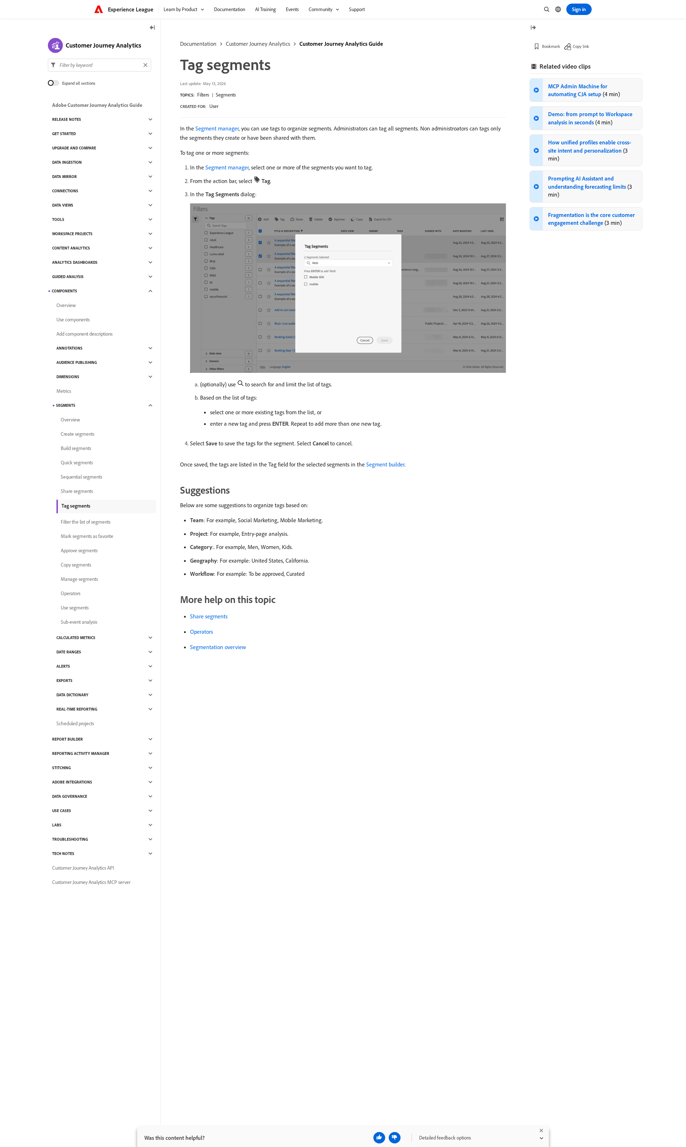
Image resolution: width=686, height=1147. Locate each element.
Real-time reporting (76, 709)
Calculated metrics (75, 637)
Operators (201, 631)
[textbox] (99, 65)
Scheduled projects (75, 723)
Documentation (198, 43)
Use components (73, 319)
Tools (58, 219)
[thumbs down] (395, 1137)
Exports (64, 680)
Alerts (63, 666)
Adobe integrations (72, 782)
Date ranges (68, 651)
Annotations (69, 348)
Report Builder (67, 739)
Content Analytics (71, 248)
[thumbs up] (379, 1137)
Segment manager (217, 128)
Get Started (64, 133)
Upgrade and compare (74, 147)
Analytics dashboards (75, 262)
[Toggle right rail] (533, 28)
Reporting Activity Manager (80, 753)
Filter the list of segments (85, 522)
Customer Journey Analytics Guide (341, 43)
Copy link (581, 46)
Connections (65, 190)
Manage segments (79, 579)
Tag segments (75, 506)
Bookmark (551, 46)
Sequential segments (81, 477)
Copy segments (76, 565)
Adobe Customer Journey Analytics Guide (97, 105)
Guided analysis (68, 276)
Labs (56, 824)
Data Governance (69, 796)
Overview (66, 305)
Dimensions (67, 376)
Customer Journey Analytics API (83, 868)
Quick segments (77, 462)
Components (64, 290)
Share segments (209, 616)
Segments (226, 95)
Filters (203, 95)
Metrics (63, 391)
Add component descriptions (84, 334)
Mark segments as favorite (87, 536)
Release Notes (66, 119)
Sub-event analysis (79, 622)
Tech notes (63, 853)
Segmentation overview (218, 647)
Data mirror (64, 176)
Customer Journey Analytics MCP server (91, 882)
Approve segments (79, 550)
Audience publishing (76, 362)
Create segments (77, 434)
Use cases (61, 810)
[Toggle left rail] (152, 28)
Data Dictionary (72, 694)
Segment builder (385, 464)
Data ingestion (67, 162)
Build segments (76, 448)
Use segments (75, 607)
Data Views (62, 205)
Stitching (61, 767)
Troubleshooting (70, 839)
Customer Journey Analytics (258, 43)
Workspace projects (72, 233)
